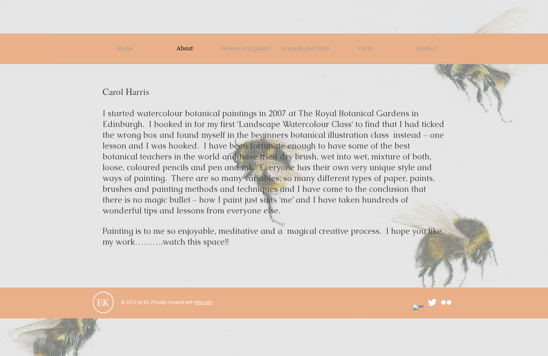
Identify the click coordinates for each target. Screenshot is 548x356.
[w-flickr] (446, 302)
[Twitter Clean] (432, 302)
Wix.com (203, 302)
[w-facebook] (418, 309)
